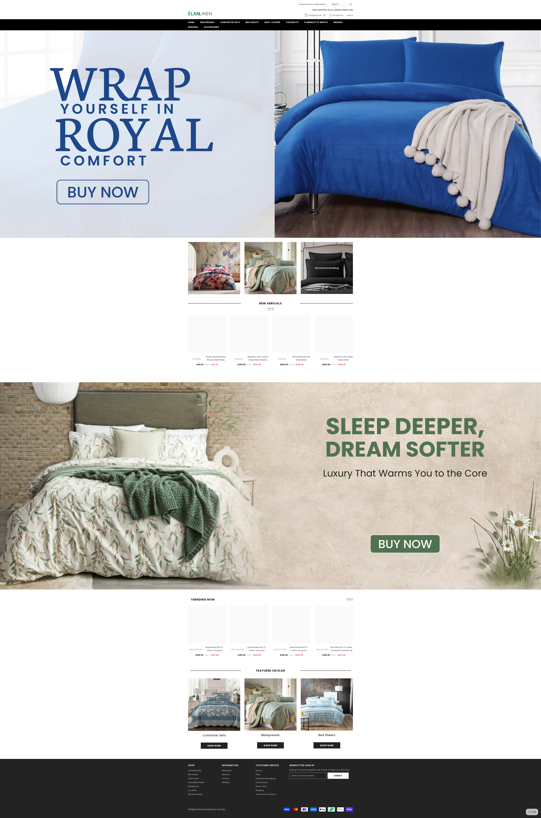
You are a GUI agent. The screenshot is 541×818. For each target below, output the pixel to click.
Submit (338, 775)
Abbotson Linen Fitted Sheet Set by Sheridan (343, 358)
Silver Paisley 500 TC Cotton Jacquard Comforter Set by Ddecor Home (299, 649)
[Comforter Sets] (214, 704)
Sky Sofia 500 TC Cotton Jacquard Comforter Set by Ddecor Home (341, 649)
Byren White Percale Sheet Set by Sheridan (301, 358)
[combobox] (339, 4)
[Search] (341, 4)
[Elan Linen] (270, 486)
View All (270, 308)
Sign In (350, 15)
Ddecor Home (195, 649)
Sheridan (196, 359)
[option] (207, 632)
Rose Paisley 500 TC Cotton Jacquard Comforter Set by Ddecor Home (214, 649)
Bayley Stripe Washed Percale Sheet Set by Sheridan (215, 358)
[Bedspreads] (270, 704)
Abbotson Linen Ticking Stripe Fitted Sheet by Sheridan (258, 358)
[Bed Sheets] (327, 704)
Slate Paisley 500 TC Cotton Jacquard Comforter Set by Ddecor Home (257, 649)
